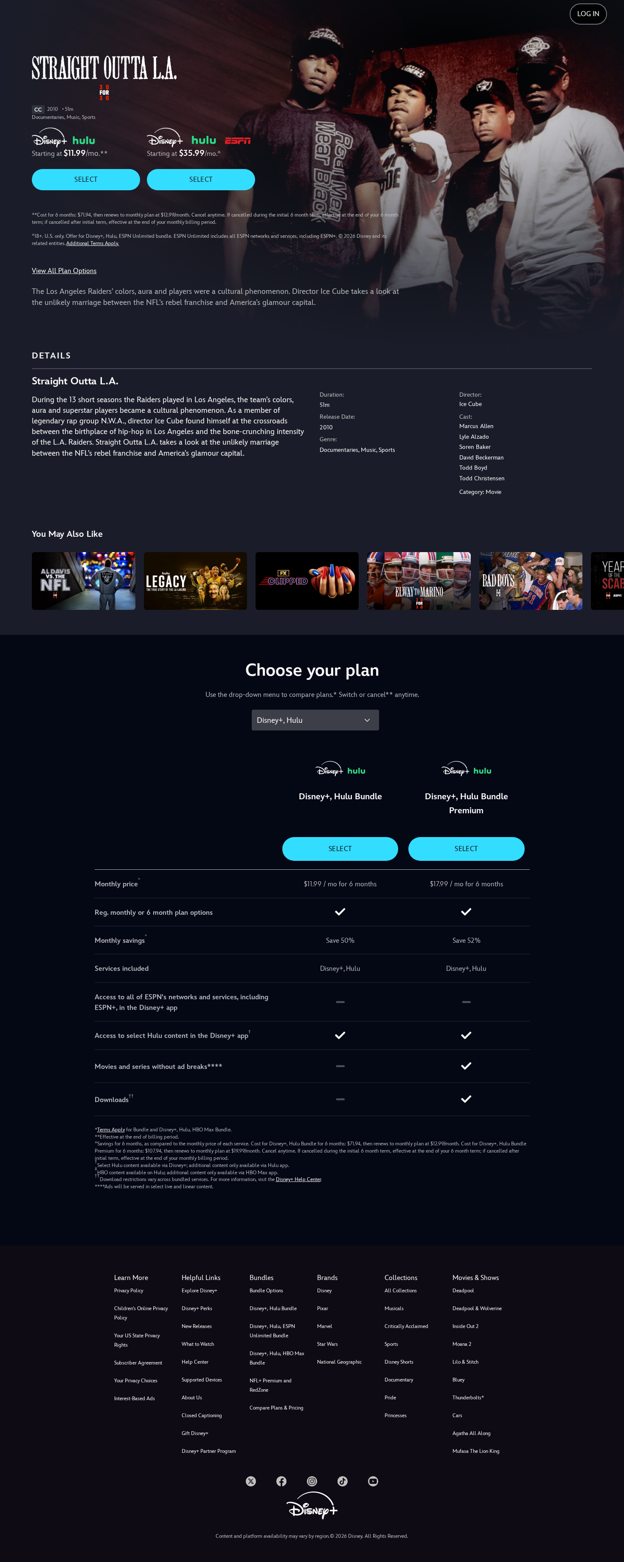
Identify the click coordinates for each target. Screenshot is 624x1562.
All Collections (401, 1291)
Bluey (458, 1380)
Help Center (195, 1362)
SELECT (86, 179)
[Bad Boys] (530, 581)
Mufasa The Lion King (476, 1451)
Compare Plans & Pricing (277, 1408)
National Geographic (339, 1362)
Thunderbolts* (468, 1398)
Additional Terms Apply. (92, 243)
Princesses (396, 1415)
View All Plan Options (64, 271)
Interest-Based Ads (134, 1398)
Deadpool (463, 1291)
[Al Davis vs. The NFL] (83, 581)
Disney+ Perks (197, 1308)
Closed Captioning (202, 1415)
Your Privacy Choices (135, 1381)
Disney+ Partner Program (209, 1451)
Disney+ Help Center (298, 1179)
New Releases (197, 1326)
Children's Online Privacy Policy (141, 1313)
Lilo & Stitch (465, 1362)
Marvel (324, 1326)
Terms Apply (111, 1130)
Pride (390, 1398)
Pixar (322, 1308)
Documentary (399, 1380)
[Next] (607, 580)
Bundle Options (266, 1291)
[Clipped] (307, 581)
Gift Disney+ (195, 1433)
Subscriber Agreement (138, 1363)
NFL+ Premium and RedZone (271, 1385)
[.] (251, 1481)
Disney (324, 1291)
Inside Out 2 (465, 1326)
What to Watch (198, 1344)
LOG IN (588, 14)
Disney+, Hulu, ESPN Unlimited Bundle (272, 1331)
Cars (457, 1415)
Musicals (394, 1308)
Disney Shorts (399, 1362)
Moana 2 (462, 1344)
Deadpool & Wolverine (477, 1308)
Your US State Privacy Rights (137, 1340)
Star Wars (327, 1344)
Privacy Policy (128, 1291)
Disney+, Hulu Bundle (273, 1308)
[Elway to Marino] (418, 581)
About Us (192, 1398)
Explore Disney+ (199, 1291)
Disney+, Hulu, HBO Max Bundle (277, 1358)
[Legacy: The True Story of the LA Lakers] (195, 581)
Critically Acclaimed (406, 1326)
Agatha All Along (472, 1433)
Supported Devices (202, 1380)
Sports (391, 1344)
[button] (210, 1278)
